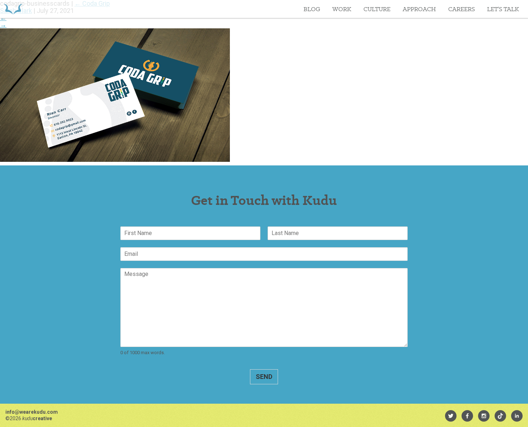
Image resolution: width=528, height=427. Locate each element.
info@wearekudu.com (31, 412)
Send (264, 376)
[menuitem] (451, 416)
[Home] (13, 9)
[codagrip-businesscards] (115, 159)
